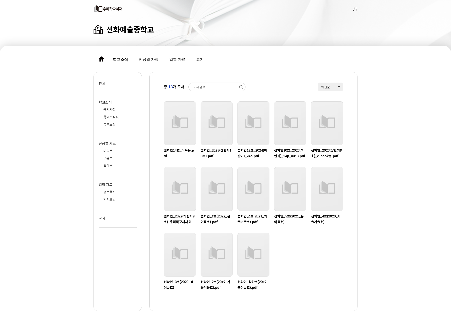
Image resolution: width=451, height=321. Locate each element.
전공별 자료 (149, 59)
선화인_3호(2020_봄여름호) (178, 284)
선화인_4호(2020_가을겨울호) (326, 218)
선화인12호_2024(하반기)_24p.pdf (252, 153)
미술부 (108, 150)
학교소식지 (111, 117)
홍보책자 (109, 191)
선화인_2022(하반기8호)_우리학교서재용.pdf (179, 219)
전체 (102, 83)
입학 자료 (177, 59)
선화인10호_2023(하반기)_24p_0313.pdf (289, 153)
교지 (200, 59)
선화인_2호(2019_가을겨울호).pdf (215, 284)
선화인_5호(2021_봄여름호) (289, 218)
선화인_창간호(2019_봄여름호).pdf (252, 284)
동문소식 (109, 124)
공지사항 (109, 109)
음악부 (108, 165)
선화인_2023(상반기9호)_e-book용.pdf (326, 153)
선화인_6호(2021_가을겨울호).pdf (252, 218)
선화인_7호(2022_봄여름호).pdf (215, 218)
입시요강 (109, 199)
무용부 (108, 158)
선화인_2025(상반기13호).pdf (216, 153)
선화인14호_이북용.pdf (179, 153)
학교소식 (120, 59)
